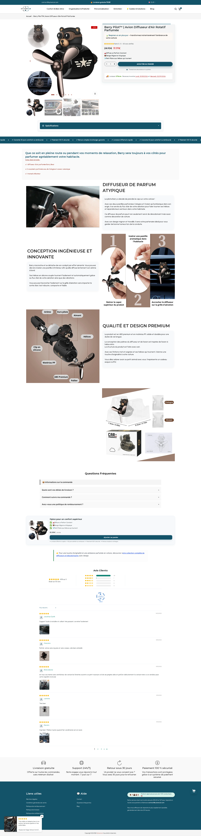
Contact (79, 799)
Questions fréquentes (84, 803)
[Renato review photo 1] (44, 738)
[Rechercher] (176, 9)
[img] (44, 614)
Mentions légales (31, 799)
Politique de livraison (32, 810)
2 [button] (97, 749)
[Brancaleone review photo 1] (44, 685)
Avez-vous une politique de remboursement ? (62, 504)
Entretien (118, 9)
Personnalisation (101, 9)
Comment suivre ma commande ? (57, 497)
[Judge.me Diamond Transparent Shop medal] (100, 596)
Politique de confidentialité (35, 813)
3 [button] (101, 749)
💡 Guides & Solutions (136, 9)
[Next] (94, 61)
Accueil (28, 16)
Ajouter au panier (111, 537)
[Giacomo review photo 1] (44, 656)
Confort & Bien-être (55, 9)
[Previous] (30, 61)
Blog (152, 9)
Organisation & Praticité (79, 9)
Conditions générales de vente (36, 803)
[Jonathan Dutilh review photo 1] (44, 629)
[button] (109, 44)
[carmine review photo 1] (44, 711)
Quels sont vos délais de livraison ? (58, 490)
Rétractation (30, 817)
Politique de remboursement (35, 806)
